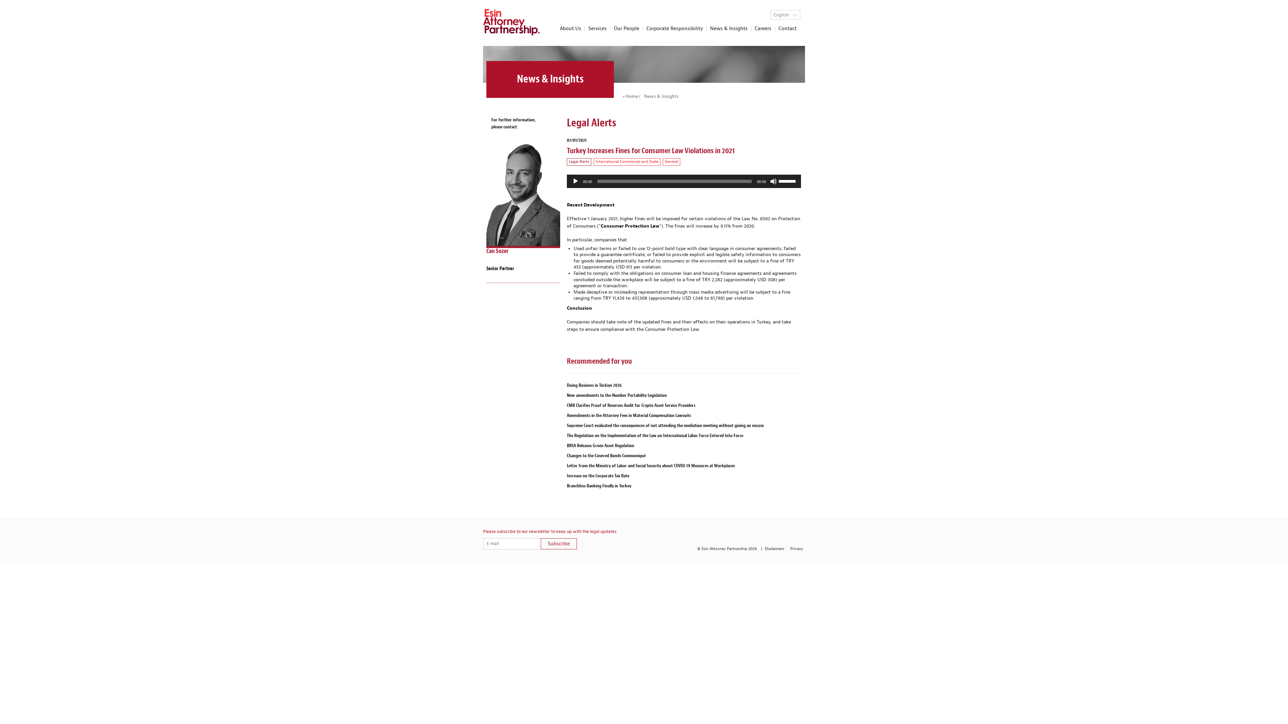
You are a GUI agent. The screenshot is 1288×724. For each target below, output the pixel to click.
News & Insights (729, 29)
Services (597, 29)
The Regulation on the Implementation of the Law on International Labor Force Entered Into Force (655, 435)
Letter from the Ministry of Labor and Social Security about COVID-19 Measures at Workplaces (651, 466)
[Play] (575, 181)
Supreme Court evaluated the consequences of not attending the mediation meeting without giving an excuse (665, 425)
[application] (684, 181)
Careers (763, 29)
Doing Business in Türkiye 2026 (594, 385)
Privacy (796, 548)
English (781, 15)
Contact (788, 29)
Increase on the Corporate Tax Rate (598, 476)
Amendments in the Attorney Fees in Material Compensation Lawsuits (629, 415)
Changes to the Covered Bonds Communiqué (606, 456)
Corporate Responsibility (674, 29)
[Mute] (773, 181)
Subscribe (559, 544)
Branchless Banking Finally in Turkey (599, 486)
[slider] (788, 181)
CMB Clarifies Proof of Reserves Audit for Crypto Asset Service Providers (631, 405)
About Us (570, 29)
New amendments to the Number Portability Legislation (617, 395)
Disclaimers (774, 548)
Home (632, 97)
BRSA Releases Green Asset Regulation (600, 445)
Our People (626, 29)
